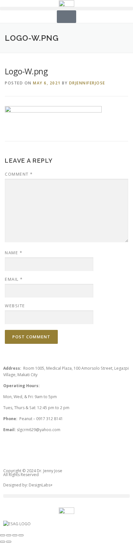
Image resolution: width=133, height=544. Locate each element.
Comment (19, 174)
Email (14, 279)
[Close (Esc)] (2, 535)
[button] (66, 8)
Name (13, 253)
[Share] (8, 535)
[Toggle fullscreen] (14, 535)
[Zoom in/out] (21, 535)
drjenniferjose (87, 83)
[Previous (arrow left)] (2, 542)
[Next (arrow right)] (8, 542)
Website (15, 306)
